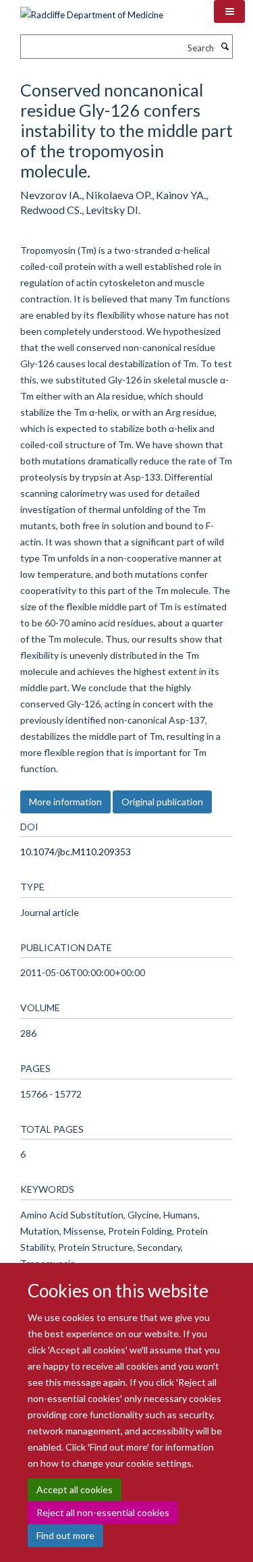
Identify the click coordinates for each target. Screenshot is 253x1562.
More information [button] (65, 801)
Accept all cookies (74, 1489)
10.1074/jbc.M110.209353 (75, 851)
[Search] (224, 46)
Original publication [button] (162, 801)
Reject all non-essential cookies (102, 1512)
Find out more (65, 1535)
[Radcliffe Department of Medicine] (91, 10)
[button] (229, 11)
